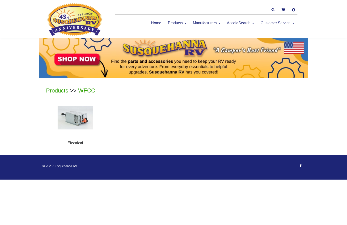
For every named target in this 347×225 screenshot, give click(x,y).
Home (156, 23)
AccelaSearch (238, 23)
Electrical (75, 143)
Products (175, 23)
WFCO (87, 90)
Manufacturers (205, 23)
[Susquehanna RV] (75, 20)
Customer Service (276, 23)
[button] (273, 10)
